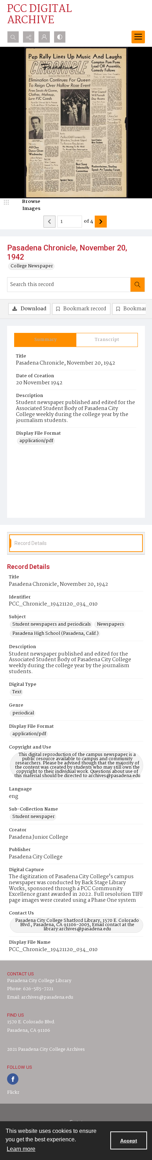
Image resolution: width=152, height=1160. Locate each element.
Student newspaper (33, 816)
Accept (128, 1140)
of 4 (88, 221)
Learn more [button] (21, 1149)
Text (17, 692)
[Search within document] (137, 285)
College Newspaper (32, 266)
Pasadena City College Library (39, 981)
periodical (23, 713)
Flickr (13, 1092)
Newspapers (110, 624)
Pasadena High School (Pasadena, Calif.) (55, 633)
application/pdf (36, 441)
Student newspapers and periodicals (51, 624)
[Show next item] (101, 222)
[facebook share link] (12, 1079)
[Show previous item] (49, 222)
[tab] (45, 340)
